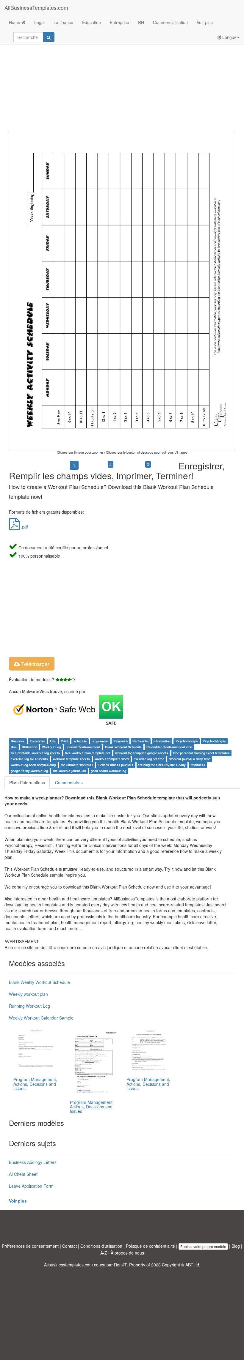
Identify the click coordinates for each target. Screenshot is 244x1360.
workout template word (112, 759)
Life (53, 741)
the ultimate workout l (77, 765)
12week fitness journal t (115, 765)
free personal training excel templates (201, 753)
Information (162, 741)
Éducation (91, 22)
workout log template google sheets (141, 753)
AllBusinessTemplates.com (36, 7)
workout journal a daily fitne (189, 759)
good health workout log (108, 771)
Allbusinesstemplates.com (68, 1265)
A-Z (103, 1253)
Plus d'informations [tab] (27, 782)
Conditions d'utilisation (101, 1246)
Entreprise (119, 22)
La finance (63, 22)
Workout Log (51, 747)
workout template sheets (71, 759)
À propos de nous (127, 1253)
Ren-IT (120, 1265)
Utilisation (29, 747)
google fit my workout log (29, 771)
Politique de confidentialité (150, 1246)
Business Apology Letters (33, 1162)
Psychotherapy (187, 741)
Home (15, 22)
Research (120, 741)
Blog (236, 1246)
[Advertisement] (122, 83)
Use (14, 747)
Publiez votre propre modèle (203, 1246)
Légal (39, 22)
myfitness (198, 765)
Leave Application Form (31, 1186)
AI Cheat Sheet (23, 1174)
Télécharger (34, 664)
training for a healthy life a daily (162, 765)
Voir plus (205, 22)
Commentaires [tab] (69, 782)
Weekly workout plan (28, 994)
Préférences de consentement (30, 1246)
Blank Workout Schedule (123, 747)
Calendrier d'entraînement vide (169, 747)
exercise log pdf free (149, 759)
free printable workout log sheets (35, 753)
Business (18, 741)
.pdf (24, 527)
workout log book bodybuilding (33, 765)
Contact (69, 1246)
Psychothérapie (214, 741)
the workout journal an (69, 771)
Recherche (140, 741)
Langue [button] (229, 37)
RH (141, 22)
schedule (80, 741)
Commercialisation (170, 22)
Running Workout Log (29, 1006)
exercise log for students (29, 759)
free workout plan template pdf (87, 753)
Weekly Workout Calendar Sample (41, 1018)
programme (100, 741)
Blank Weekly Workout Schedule (39, 982)
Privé (64, 741)
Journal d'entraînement (83, 747)
